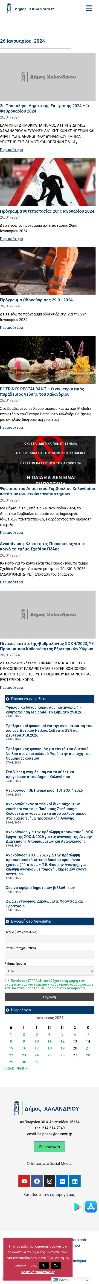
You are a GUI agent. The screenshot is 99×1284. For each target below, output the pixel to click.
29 (11, 1062)
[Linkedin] (75, 1181)
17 (37, 1048)
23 (24, 1055)
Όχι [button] (56, 1265)
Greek (64, 1280)
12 (62, 1041)
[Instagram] (49, 1181)
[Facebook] (37, 1181)
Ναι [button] (44, 1265)
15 (11, 1048)
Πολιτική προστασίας (38, 1272)
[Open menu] (89, 8)
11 (49, 1041)
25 (49, 1055)
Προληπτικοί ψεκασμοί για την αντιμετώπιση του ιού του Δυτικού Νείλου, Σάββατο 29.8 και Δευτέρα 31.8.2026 (49, 730)
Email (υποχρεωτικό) (20, 948)
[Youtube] (24, 1181)
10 (37, 1041)
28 (88, 1055)
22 (11, 1055)
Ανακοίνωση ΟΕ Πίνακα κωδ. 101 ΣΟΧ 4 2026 (44, 790)
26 (62, 1055)
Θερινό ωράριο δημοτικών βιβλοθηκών (40, 888)
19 (62, 1048)
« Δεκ (9, 1068)
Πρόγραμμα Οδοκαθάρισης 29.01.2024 (36, 299)
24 (37, 1055)
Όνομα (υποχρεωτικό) (21, 932)
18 (49, 1048)
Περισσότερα (11, 150)
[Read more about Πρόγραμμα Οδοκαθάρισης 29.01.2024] (48, 271)
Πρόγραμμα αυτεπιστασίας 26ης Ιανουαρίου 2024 (47, 211)
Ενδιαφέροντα (15, 964)
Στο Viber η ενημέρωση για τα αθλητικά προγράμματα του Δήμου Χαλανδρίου (40, 774)
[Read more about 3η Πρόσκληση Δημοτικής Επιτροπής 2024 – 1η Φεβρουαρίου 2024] (48, 77)
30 (24, 1062)
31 (37, 1062)
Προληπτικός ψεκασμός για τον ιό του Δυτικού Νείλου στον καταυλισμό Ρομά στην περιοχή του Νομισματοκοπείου (48, 754)
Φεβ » (22, 1068)
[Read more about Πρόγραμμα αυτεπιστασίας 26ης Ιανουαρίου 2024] (48, 182)
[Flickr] (62, 1181)
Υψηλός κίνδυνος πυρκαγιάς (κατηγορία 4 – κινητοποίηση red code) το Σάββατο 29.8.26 (44, 709)
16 (24, 1048)
